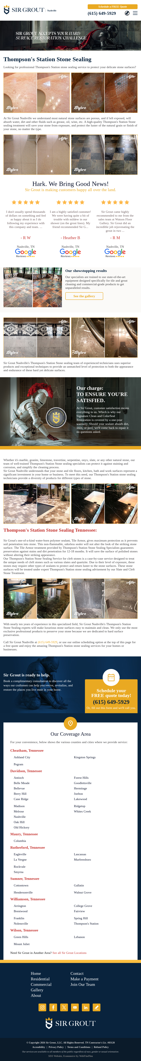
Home (36, 973)
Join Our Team (82, 984)
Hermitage (80, 788)
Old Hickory (21, 827)
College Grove (83, 906)
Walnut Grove (82, 892)
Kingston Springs (85, 757)
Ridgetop (79, 806)
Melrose (19, 811)
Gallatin (79, 885)
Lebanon (79, 937)
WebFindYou (86, 1056)
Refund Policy (101, 1047)
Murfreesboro (82, 859)
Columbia (20, 841)
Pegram (18, 764)
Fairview (79, 911)
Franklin (19, 918)
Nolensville (21, 923)
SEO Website (55, 1056)
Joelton (78, 793)
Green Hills (21, 937)
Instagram (42, 1007)
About (36, 995)
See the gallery (84, 296)
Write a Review (96, 1007)
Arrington (20, 906)
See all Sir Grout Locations (69, 953)
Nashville (20, 816)
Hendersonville (23, 892)
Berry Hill (20, 793)
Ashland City (22, 757)
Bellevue (19, 788)
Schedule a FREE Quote (112, 6)
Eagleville (20, 854)
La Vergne (20, 859)
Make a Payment (84, 979)
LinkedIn (86, 1007)
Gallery (37, 990)
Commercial (41, 984)
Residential (40, 979)
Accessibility (38, 1047)
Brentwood (21, 911)
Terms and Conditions (78, 1047)
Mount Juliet (22, 944)
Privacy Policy (56, 1047)
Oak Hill (19, 822)
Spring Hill (81, 918)
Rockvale (19, 866)
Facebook (53, 1007)
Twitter (64, 1007)
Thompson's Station (86, 923)
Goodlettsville (82, 783)
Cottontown (21, 885)
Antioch (19, 777)
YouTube (75, 1007)
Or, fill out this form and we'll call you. (111, 708)
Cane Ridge (21, 799)
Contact (77, 973)
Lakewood (80, 799)
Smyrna (18, 872)
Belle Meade (22, 783)
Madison (19, 806)
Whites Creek (82, 811)
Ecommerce (69, 1056)
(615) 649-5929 (102, 13)
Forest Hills (81, 777)
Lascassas (80, 854)
